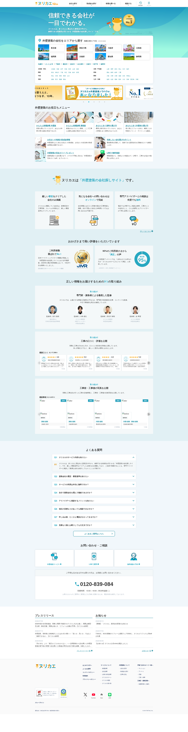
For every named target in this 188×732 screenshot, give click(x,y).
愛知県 (110, 56)
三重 (120, 72)
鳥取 (60, 76)
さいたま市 (49, 64)
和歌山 (128, 76)
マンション (142, 668)
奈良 (123, 76)
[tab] (83, 101)
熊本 (120, 79)
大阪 (108, 76)
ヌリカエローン (106, 677)
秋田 (69, 69)
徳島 (52, 79)
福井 (127, 69)
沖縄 (137, 79)
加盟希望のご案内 (144, 684)
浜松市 (72, 64)
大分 (123, 79)
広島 (56, 76)
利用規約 (85, 676)
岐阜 (116, 72)
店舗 (140, 674)
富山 (120, 69)
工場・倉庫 (142, 677)
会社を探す (123, 668)
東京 (52, 72)
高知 (64, 79)
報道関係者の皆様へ (55, 710)
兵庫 (112, 76)
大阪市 (88, 64)
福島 (77, 69)
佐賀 (112, 79)
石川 (123, 69)
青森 (58, 69)
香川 (56, 79)
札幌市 (40, 64)
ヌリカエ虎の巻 (106, 683)
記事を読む (123, 674)
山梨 (108, 69)
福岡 (108, 79)
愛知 (108, 72)
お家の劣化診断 (106, 674)
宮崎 (127, 79)
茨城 (69, 72)
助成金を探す (124, 671)
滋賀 (120, 76)
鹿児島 (132, 79)
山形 (73, 69)
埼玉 (65, 72)
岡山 (52, 76)
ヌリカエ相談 (106, 680)
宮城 (65, 69)
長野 (112, 69)
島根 (64, 76)
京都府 (82, 56)
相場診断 (104, 668)
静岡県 (138, 56)
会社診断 (104, 671)
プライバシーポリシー (89, 679)
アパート (141, 671)
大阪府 (110, 48)
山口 (68, 76)
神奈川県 (82, 48)
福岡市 (103, 64)
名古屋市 (80, 64)
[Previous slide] (39, 363)
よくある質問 (87, 669)
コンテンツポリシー (88, 672)
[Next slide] (148, 363)
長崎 (116, 79)
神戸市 (95, 64)
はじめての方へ (87, 665)
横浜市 (65, 64)
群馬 (77, 72)
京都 (116, 76)
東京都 (53, 48)
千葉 (61, 72)
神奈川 (57, 72)
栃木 (73, 72)
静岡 (112, 72)
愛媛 (60, 79)
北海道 (138, 48)
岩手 (61, 69)
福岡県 (53, 56)
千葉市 (58, 64)
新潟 (116, 69)
